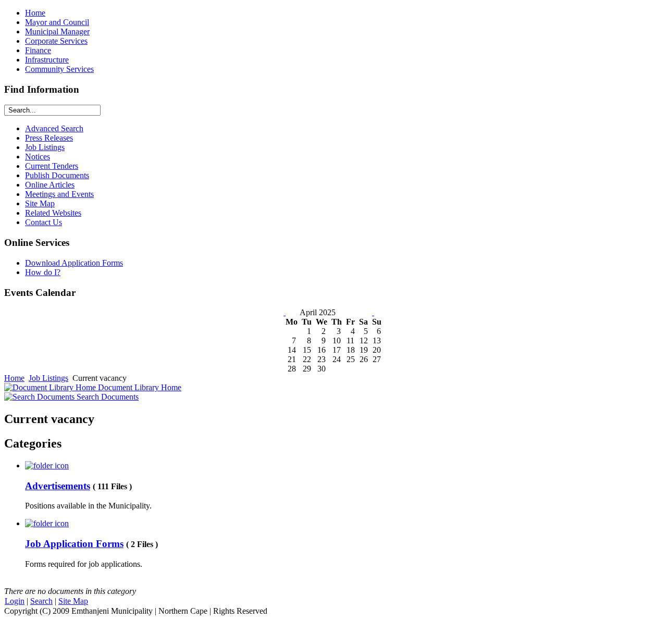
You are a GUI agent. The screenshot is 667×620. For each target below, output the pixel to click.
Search (41, 601)
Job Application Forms (74, 543)
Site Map (73, 601)
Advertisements (57, 485)
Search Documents (107, 396)
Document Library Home (138, 387)
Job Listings (48, 378)
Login (14, 601)
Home (14, 378)
